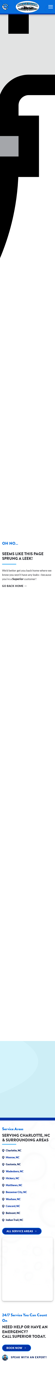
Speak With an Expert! (29, 1357)
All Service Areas (19, 1231)
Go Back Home (12, 585)
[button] (50, 6)
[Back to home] (27, 7)
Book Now (14, 1347)
